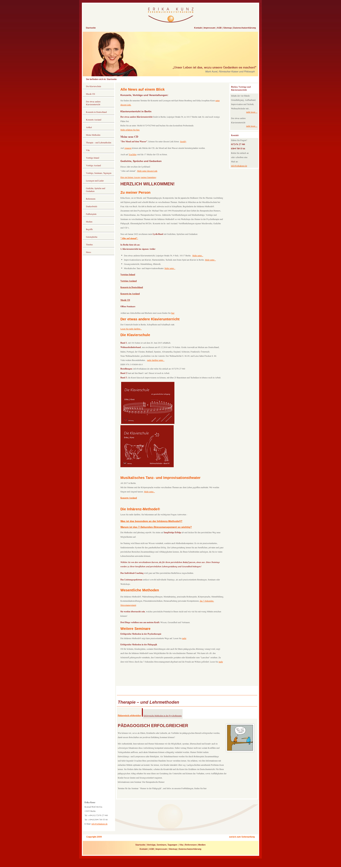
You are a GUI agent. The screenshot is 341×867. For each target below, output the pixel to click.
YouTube (132, 154)
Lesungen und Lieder (95, 180)
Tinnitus (89, 244)
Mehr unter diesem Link (147, 170)
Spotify (183, 141)
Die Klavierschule (94, 86)
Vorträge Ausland (93, 165)
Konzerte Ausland (93, 119)
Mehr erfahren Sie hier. (130, 129)
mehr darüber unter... (155, 360)
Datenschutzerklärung (244, 28)
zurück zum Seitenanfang (242, 837)
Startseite (91, 28)
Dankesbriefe (91, 206)
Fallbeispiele (91, 213)
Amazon (127, 148)
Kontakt (198, 28)
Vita (88, 150)
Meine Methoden (93, 134)
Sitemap (227, 28)
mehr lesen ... (251, 112)
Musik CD (90, 93)
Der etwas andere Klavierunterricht (93, 103)
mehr (184, 638)
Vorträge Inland (92, 157)
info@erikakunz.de (239, 165)
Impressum (209, 28)
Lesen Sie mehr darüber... (131, 328)
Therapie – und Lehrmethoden (99, 142)
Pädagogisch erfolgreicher (129, 715)
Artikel (89, 127)
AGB (219, 28)
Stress (88, 252)
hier (172, 312)
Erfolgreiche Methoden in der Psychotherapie (163, 715)
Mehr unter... (197, 255)
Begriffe (89, 229)
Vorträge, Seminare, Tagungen (99, 173)
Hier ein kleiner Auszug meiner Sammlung (138, 177)
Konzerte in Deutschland (96, 112)
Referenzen (90, 198)
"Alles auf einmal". (129, 238)
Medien (89, 221)
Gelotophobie (91, 236)
